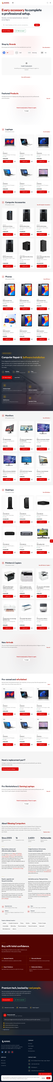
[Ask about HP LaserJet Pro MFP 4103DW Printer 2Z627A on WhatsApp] (48, 596)
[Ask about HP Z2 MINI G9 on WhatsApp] (48, 522)
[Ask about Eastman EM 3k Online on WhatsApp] (48, 234)
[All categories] (13, 2)
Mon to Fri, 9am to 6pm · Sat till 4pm (38, 907)
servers (12, 856)
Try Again (26, 110)
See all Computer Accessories (43, 204)
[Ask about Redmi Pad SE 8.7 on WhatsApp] (15, 339)
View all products (46, 47)
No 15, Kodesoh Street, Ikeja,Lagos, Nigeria (40, 1060)
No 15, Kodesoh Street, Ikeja (11, 907)
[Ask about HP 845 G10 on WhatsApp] (48, 161)
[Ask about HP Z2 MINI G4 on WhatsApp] (32, 552)
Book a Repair (8, 377)
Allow (48, 1078)
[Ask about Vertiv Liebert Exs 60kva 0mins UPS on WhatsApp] (32, 266)
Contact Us (3, 1065)
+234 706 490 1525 (35, 1064)
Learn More (17, 377)
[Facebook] (2, 1052)
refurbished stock (47, 871)
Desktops (34, 923)
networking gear (5, 856)
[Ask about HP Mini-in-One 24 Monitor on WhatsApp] (48, 479)
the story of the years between (44, 895)
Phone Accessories (22, 926)
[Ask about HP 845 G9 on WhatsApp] (32, 161)
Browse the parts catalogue (9, 769)
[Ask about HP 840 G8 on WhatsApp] (15, 192)
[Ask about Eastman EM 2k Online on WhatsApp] (15, 266)
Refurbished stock (6, 929)
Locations (30, 1048)
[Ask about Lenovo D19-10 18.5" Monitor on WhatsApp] (32, 479)
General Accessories (32, 926)
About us (14, 929)
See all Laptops (46, 131)
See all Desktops (46, 492)
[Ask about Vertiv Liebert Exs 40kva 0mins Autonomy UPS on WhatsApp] (48, 266)
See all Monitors (46, 418)
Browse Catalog (6, 30)
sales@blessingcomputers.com (37, 1070)
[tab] (8, 52)
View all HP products (25, 77)
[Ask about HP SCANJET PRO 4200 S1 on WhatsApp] (32, 628)
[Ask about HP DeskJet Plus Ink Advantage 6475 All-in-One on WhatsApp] (15, 628)
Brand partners (31, 1051)
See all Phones (47, 279)
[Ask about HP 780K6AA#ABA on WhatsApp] (15, 449)
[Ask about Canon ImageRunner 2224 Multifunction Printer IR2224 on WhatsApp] (32, 596)
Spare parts (41, 926)
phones (11, 855)
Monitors (28, 923)
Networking (13, 926)
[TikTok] (5, 1052)
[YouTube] (12, 1052)
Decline (43, 1078)
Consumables (5, 926)
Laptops (4, 923)
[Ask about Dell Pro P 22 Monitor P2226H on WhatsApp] (48, 449)
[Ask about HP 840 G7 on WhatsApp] (32, 192)
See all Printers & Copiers (44, 565)
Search (37, 25)
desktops (20, 853)
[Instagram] (9, 1052)
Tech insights (31, 1046)
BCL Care (3, 1060)
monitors (7, 855)
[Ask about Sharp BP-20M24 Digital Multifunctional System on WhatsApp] (15, 596)
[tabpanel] (26, 67)
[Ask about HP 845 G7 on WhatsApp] (15, 161)
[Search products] (47, 3)
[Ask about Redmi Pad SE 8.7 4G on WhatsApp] (15, 308)
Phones (21, 923)
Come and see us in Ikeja (18, 868)
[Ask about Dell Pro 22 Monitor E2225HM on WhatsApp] (15, 479)
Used (49, 684)
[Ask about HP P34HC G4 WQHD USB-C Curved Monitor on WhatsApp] (32, 449)
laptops (14, 853)
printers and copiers (17, 855)
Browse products (6, 999)
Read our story (46, 832)
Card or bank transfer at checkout (38, 912)
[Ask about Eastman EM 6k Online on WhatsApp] (32, 234)
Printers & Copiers (42, 923)
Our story (30, 1043)
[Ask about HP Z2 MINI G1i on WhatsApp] (15, 522)
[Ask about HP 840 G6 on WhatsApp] (48, 192)
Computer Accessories (13, 923)
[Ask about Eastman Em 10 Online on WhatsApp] (15, 234)
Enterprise (3, 1063)
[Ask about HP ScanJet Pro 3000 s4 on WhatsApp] (48, 628)
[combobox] (19, 25)
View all (48, 98)
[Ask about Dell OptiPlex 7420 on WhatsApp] (48, 552)
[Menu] (50, 2)
